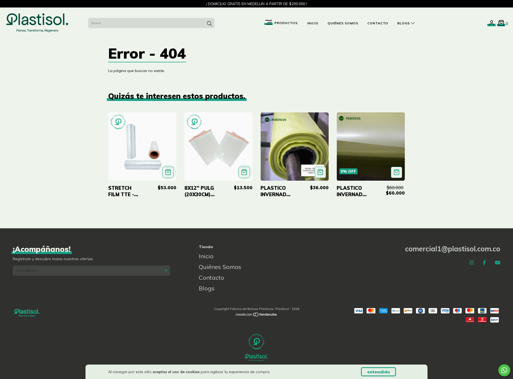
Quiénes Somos (343, 23)
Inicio (312, 23)
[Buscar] (209, 23)
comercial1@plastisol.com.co (452, 248)
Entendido (378, 371)
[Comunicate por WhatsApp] (504, 370)
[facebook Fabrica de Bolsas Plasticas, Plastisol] (484, 263)
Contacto (377, 23)
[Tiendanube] (256, 316)
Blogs (404, 23)
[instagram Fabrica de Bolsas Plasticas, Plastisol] (471, 263)
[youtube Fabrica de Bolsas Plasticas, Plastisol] (497, 263)
